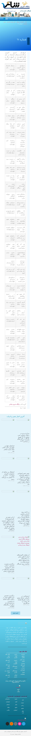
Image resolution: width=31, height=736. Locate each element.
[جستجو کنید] (4, 19)
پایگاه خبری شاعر (14, 404)
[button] (18, 18)
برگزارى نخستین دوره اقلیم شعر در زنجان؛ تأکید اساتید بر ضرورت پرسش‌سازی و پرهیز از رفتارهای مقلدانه (8, 601)
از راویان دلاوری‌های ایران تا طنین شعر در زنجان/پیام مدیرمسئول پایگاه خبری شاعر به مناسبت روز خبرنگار (23, 559)
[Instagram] (7, 723)
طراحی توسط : (15, 734)
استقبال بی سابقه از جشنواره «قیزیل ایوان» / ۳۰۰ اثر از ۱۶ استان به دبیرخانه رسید (8, 475)
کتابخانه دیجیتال (20, 22)
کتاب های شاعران (11, 22)
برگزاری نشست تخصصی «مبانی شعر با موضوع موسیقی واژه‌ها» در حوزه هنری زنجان (8, 567)
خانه (26, 22)
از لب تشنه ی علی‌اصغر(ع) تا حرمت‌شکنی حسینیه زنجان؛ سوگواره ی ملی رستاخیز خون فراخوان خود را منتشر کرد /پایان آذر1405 (8, 523)
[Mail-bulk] (15, 723)
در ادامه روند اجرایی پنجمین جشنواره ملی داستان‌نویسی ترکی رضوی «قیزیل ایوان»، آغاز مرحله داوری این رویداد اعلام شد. (23, 518)
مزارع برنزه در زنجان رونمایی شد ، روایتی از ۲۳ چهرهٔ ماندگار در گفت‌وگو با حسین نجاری (23, 437)
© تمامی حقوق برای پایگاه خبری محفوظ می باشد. (15, 731)
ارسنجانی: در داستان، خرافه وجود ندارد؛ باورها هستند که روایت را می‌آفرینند (23, 599)
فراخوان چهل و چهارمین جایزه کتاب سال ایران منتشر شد (8, 448)
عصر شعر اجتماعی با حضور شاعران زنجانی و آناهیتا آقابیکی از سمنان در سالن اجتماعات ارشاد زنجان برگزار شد (23, 479)
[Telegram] (23, 723)
